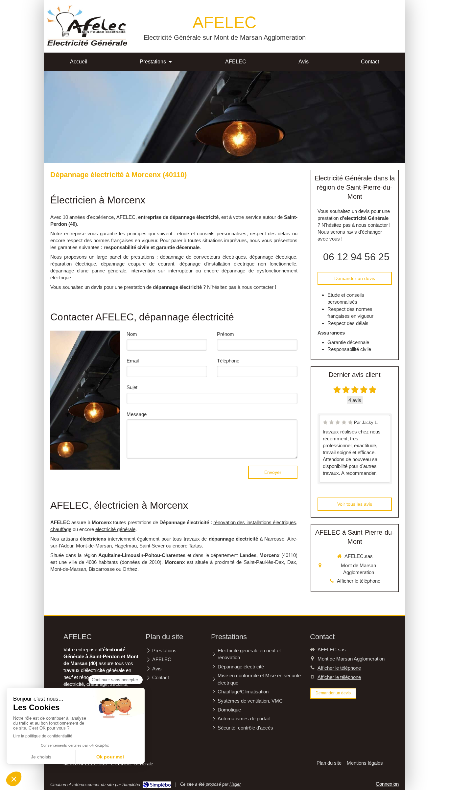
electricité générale (115, 529)
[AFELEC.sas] (87, 44)
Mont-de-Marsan (94, 545)
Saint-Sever (152, 545)
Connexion (387, 784)
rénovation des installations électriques (254, 522)
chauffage (60, 529)
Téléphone (228, 360)
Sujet (132, 387)
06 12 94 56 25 (356, 256)
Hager (235, 784)
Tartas (195, 545)
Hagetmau (125, 545)
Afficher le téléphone (358, 581)
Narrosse (274, 539)
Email (133, 360)
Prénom (225, 334)
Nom (132, 334)
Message (137, 414)
